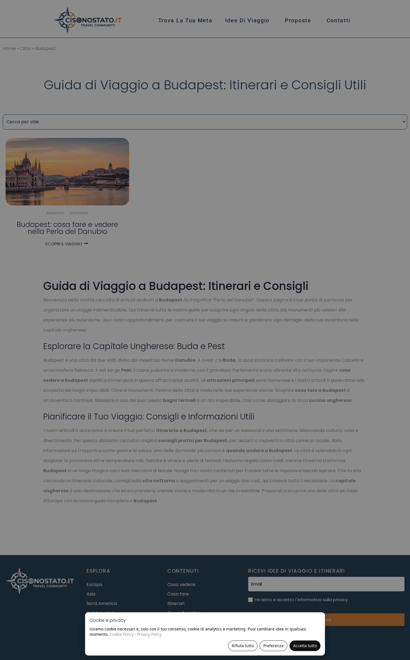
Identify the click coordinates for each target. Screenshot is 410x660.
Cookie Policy (122, 634)
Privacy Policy (149, 634)
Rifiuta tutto (243, 645)
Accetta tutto (305, 645)
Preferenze (273, 645)
